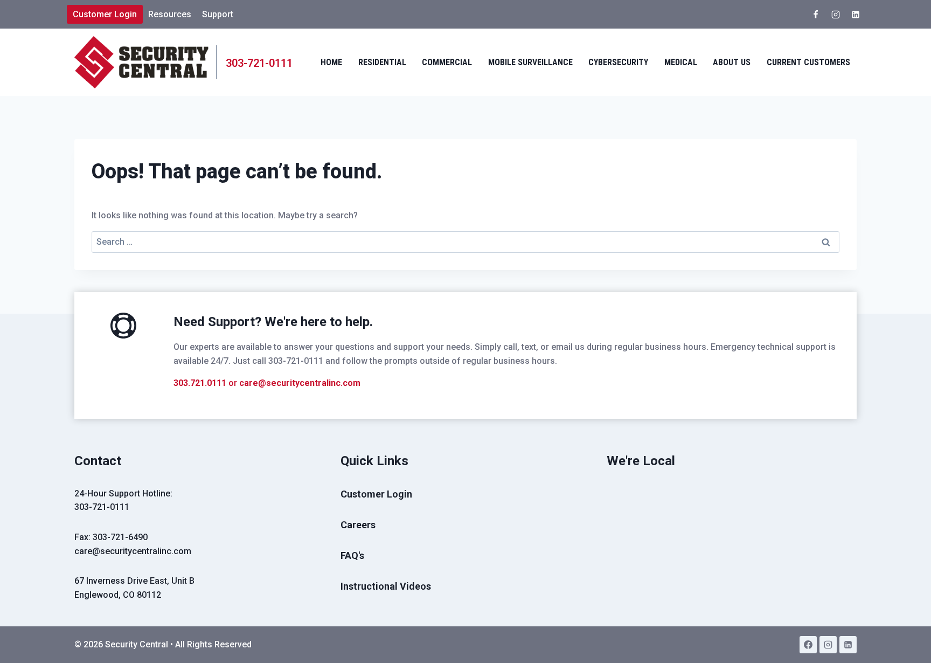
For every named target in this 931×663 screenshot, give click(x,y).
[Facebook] (815, 14)
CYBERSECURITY (618, 62)
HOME (331, 62)
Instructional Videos (386, 586)
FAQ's (352, 555)
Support (217, 14)
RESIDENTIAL (382, 62)
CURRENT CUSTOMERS (808, 62)
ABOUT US (732, 62)
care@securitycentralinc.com (299, 383)
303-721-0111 (101, 507)
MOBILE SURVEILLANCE (530, 62)
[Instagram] (835, 14)
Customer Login (105, 14)
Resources (169, 14)
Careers (358, 524)
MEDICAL (680, 62)
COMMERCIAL (447, 62)
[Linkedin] (855, 14)
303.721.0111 (199, 383)
